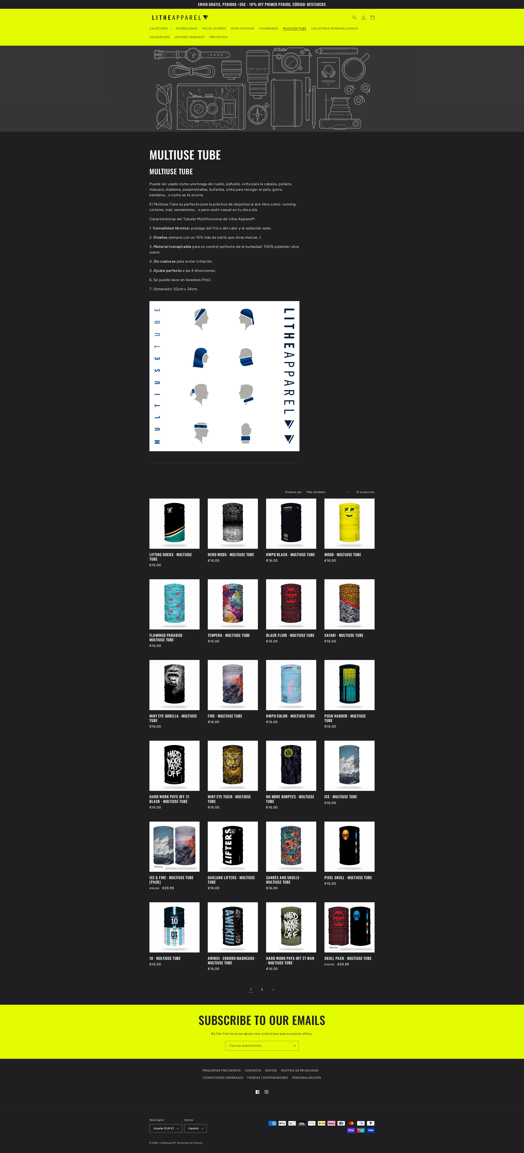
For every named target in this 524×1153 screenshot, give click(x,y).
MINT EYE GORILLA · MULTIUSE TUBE (173, 718)
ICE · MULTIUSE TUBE (340, 796)
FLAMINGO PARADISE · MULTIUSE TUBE (167, 637)
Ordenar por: (294, 492)
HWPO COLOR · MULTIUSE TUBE (290, 716)
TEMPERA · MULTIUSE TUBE (229, 635)
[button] (160, 28)
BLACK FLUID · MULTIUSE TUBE (290, 635)
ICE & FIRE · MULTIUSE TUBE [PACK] (171, 879)
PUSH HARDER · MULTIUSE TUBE (345, 718)
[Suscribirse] (294, 1046)
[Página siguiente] (273, 989)
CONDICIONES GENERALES (223, 1077)
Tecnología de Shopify (190, 1143)
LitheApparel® (167, 1143)
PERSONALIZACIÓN (306, 1077)
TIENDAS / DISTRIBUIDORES (267, 1077)
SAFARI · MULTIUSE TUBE (343, 635)
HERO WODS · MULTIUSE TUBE (231, 554)
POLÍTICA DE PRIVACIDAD (299, 1070)
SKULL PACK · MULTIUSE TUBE (348, 958)
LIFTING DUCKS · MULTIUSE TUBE (170, 556)
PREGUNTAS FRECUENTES (221, 1070)
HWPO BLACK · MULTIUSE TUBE (290, 554)
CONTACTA (253, 1070)
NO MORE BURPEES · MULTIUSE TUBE (290, 798)
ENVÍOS (271, 1070)
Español (194, 1128)
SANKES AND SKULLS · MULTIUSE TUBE (283, 879)
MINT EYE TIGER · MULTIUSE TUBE (229, 798)
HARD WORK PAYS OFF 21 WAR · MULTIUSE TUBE (290, 960)
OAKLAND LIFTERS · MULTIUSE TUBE (231, 879)
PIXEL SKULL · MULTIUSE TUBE (348, 877)
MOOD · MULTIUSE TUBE (342, 554)
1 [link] (251, 989)
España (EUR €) (164, 1128)
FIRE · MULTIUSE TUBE (225, 716)
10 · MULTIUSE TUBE (165, 958)
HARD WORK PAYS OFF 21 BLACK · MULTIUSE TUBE (169, 798)
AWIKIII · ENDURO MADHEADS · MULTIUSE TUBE (232, 960)
